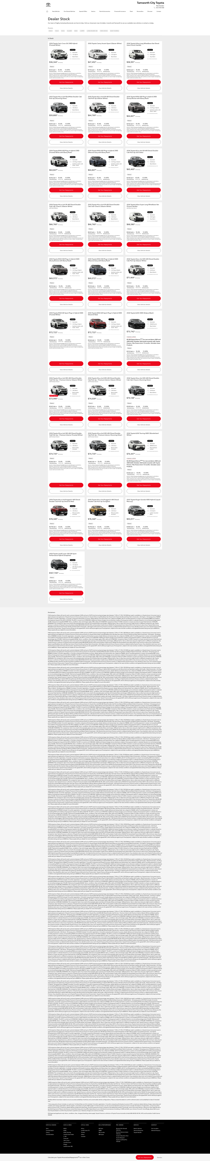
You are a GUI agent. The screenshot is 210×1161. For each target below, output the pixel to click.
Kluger (69, 31)
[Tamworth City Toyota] (48, 5)
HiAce (50, 31)
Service (93, 11)
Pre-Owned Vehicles (69, 11)
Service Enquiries (138, 1130)
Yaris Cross (104, 31)
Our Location (155, 1128)
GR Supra (101, 1134)
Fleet (131, 11)
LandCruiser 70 (85, 1130)
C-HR (65, 1136)
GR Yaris (101, 1128)
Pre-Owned (119, 1125)
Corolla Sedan (50, 1134)
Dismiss (159, 1157)
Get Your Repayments (66, 82)
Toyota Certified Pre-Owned (121, 1140)
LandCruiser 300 (92, 31)
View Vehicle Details (66, 88)
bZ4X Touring (114, 31)
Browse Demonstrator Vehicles (122, 1132)
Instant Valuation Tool (122, 1136)
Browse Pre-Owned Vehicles (121, 1129)
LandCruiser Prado (68, 1134)
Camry (82, 31)
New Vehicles (56, 11)
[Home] (47, 11)
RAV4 (62, 31)
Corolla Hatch (50, 1130)
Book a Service (138, 1128)
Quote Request (120, 1137)
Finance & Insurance (120, 11)
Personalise (140, 11)
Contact (159, 11)
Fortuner (65, 1138)
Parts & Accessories (104, 11)
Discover (149, 11)
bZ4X (75, 31)
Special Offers (83, 11)
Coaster (83, 1136)
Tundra (83, 1132)
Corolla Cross (67, 1142)
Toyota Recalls (138, 1132)
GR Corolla (102, 1132)
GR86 (100, 1130)
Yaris (47, 1128)
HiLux (57, 31)
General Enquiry (155, 1130)
